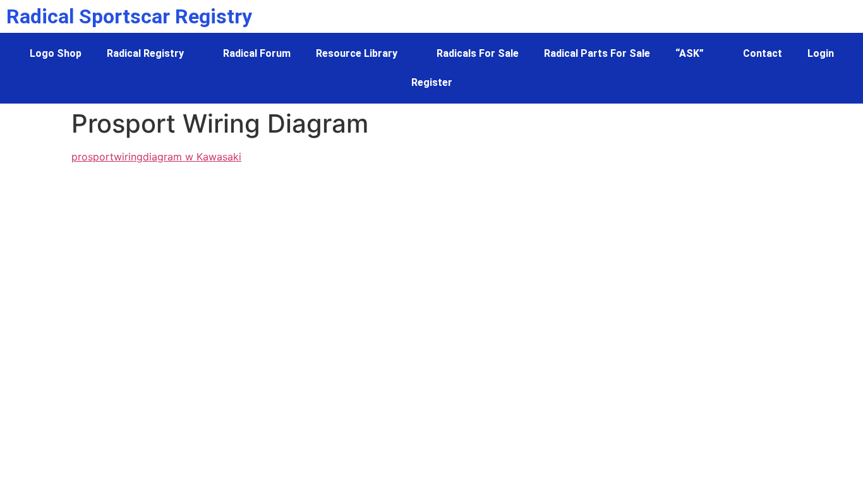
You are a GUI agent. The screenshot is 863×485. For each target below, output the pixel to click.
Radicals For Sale (478, 53)
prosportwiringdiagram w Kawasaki (156, 156)
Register (431, 82)
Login (820, 53)
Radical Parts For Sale (597, 53)
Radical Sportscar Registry (129, 16)
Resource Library (356, 53)
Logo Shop (55, 53)
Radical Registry (145, 53)
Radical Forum (257, 53)
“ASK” (689, 53)
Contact (762, 53)
